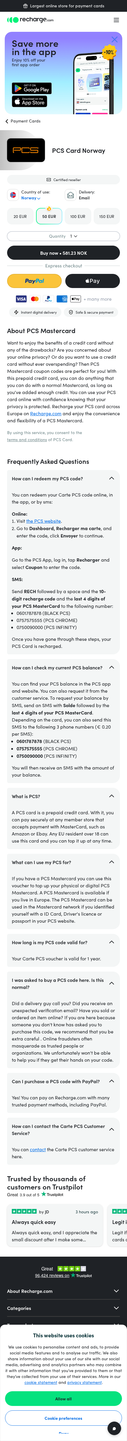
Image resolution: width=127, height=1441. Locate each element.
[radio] (20, 216)
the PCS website (43, 521)
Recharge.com (45, 413)
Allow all (63, 1399)
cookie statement (41, 1382)
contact (38, 1149)
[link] (32, 88)
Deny (64, 1433)
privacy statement (84, 1382)
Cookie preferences (63, 1418)
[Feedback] (114, 1428)
